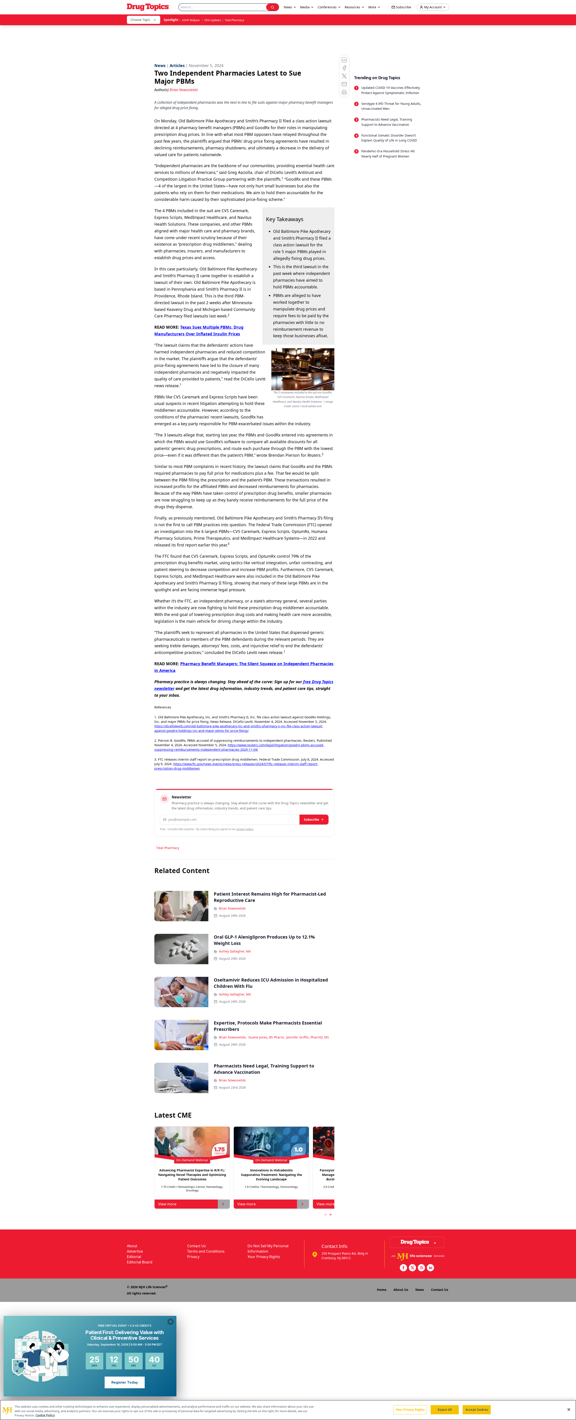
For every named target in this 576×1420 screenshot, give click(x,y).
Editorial (134, 1256)
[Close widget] (170, 1322)
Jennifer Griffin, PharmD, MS (307, 1037)
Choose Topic (140, 20)
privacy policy (244, 829)
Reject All (445, 1409)
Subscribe (311, 819)
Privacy (193, 1256)
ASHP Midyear (191, 20)
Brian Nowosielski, (233, 1037)
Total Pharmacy (234, 20)
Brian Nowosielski (232, 908)
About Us (401, 1289)
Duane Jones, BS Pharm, (266, 1037)
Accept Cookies (477, 1409)
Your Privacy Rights (264, 1256)
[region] (288, 1410)
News (419, 1289)
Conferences (327, 7)
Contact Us (196, 1245)
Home (381, 1289)
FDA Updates (213, 20)
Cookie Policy (45, 1415)
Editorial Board (139, 1262)
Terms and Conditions (206, 1251)
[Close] (569, 1409)
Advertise (135, 1251)
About (132, 1245)
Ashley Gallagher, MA (235, 951)
